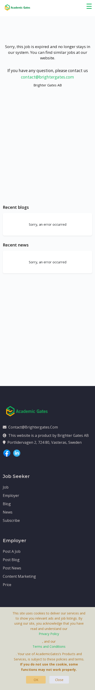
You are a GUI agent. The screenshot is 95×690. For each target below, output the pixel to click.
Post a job (12, 551)
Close (59, 680)
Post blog (11, 559)
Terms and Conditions (49, 646)
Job (6, 487)
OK (36, 680)
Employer (11, 495)
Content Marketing (19, 576)
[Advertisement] (47, 150)
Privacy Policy (49, 634)
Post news (12, 568)
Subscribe (11, 520)
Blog (7, 503)
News (7, 512)
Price (7, 584)
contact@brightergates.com (47, 77)
